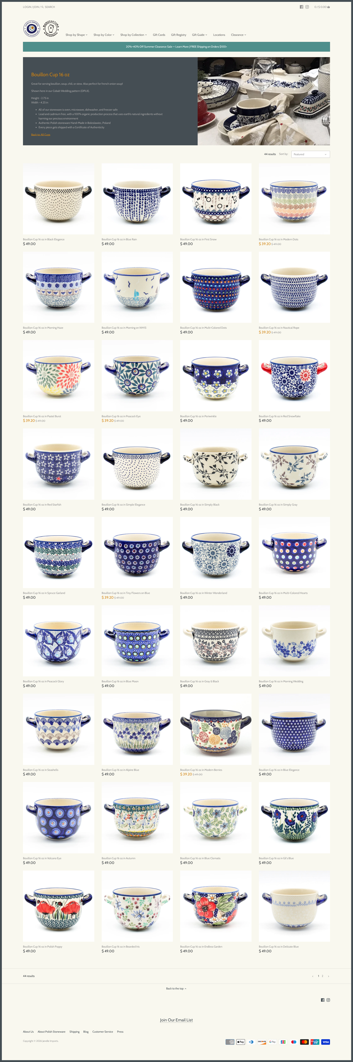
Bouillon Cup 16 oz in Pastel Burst (42, 416)
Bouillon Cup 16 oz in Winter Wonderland (203, 593)
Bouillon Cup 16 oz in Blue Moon (120, 681)
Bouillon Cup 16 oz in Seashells (40, 770)
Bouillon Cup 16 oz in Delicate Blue (279, 946)
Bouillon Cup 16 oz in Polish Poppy (42, 946)
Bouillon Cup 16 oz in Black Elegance (44, 239)
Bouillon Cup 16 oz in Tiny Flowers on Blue (126, 593)
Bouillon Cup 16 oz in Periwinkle (198, 416)
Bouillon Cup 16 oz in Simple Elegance (123, 504)
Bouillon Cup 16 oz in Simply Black (200, 504)
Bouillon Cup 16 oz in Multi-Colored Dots (203, 327)
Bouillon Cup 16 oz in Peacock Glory (43, 681)
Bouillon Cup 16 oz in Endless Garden (201, 946)
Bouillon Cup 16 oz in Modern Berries (201, 770)
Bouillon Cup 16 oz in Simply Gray (278, 504)
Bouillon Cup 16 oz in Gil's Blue (276, 858)
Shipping (74, 1031)
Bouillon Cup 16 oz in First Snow (198, 239)
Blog (85, 1031)
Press (120, 1031)
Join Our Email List (176, 1020)
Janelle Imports (50, 1040)
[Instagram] (307, 6)
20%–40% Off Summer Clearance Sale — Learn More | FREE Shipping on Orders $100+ (176, 46)
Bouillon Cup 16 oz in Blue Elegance (279, 770)
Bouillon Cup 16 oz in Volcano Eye (42, 858)
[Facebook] (301, 6)
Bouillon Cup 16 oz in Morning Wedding (281, 681)
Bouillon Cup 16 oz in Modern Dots (278, 239)
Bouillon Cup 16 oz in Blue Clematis (200, 858)
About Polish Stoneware (51, 1031)
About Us (28, 1031)
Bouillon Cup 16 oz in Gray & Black (199, 681)
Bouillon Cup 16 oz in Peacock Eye (121, 416)
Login (27, 7)
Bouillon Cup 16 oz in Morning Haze (43, 327)
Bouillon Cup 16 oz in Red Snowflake (280, 416)
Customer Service (102, 1031)
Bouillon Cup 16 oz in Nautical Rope (279, 327)
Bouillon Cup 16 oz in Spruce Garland (44, 593)
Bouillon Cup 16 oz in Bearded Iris (121, 946)
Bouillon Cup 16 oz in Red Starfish (42, 504)
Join (36, 7)
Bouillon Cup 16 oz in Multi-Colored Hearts (283, 593)
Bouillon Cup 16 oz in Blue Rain (119, 239)
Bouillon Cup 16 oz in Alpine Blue (120, 770)
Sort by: (283, 154)
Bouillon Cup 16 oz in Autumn (118, 858)
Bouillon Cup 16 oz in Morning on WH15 (124, 327)
